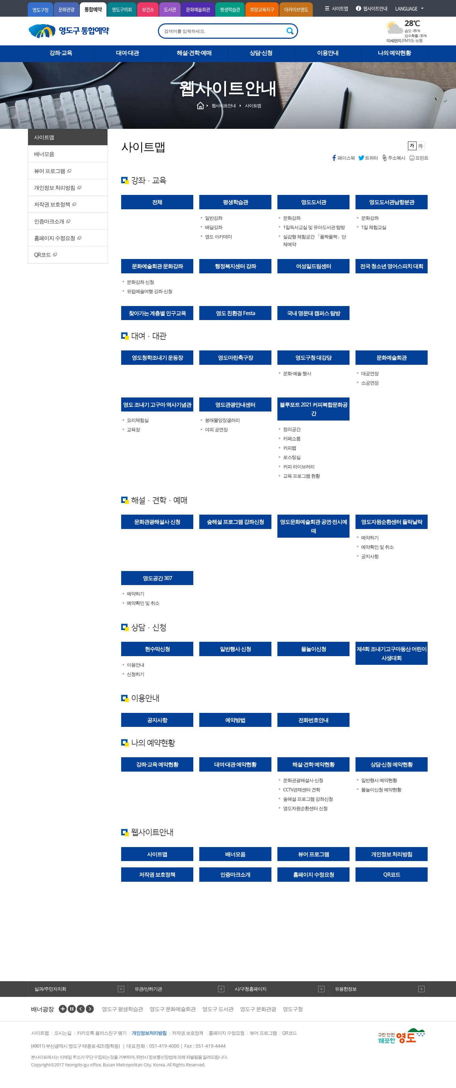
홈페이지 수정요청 (55, 238)
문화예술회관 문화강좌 (157, 266)
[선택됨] (412, 146)
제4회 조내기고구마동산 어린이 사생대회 (392, 653)
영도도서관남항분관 (391, 202)
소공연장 (370, 382)
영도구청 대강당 (313, 357)
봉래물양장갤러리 (222, 420)
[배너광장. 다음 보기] (90, 1009)
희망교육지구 (262, 9)
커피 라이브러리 (298, 466)
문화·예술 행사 (297, 373)
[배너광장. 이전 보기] (81, 1009)
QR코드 (43, 254)
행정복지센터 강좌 (235, 266)
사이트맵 (44, 137)
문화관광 (66, 9)
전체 (157, 202)
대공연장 (370, 373)
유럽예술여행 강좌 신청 (149, 291)
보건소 (148, 9)
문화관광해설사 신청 (157, 521)
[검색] (290, 31)
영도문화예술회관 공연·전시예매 (313, 526)
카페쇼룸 (291, 438)
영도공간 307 (157, 578)
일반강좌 (213, 218)
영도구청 (40, 9)
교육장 (133, 429)
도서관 (170, 9)
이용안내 (135, 664)
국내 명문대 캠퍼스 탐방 (313, 313)
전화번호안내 (313, 720)
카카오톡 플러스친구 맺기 (102, 1033)
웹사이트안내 (224, 105)
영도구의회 (122, 9)
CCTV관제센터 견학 (301, 789)
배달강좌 (213, 227)
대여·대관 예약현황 (235, 764)
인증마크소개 (49, 221)
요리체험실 (138, 420)
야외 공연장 (216, 429)
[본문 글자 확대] (421, 146)
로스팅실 (291, 457)
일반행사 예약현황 (379, 780)
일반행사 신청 (235, 648)
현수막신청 (157, 648)
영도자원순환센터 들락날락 (391, 521)
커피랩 (289, 448)
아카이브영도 (296, 9)
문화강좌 (291, 218)
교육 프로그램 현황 (301, 476)
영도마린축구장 (235, 357)
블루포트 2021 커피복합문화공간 (314, 409)
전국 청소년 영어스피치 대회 (391, 266)
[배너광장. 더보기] (63, 1009)
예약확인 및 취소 (377, 547)
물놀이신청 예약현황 (381, 789)
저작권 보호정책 (52, 204)
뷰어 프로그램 (50, 171)
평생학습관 (230, 9)
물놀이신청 (313, 648)
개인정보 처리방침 (55, 187)
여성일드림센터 (313, 266)
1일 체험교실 (373, 227)
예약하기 (370, 537)
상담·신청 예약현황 (392, 764)
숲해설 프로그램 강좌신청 (235, 521)
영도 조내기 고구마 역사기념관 (157, 404)
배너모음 (44, 154)
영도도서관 (313, 202)
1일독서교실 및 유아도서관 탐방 (314, 227)
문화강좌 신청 (140, 282)
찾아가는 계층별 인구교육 (157, 313)
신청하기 (135, 674)
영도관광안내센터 (235, 404)
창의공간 (291, 429)
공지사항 (370, 556)
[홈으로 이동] (69, 31)
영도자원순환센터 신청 (305, 808)
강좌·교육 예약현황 (157, 764)
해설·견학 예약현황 (313, 764)
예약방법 (235, 720)
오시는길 (62, 1033)
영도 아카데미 (218, 236)
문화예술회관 (198, 9)
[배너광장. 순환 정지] (72, 1009)
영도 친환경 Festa (235, 313)
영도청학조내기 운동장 (157, 357)
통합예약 (93, 9)
